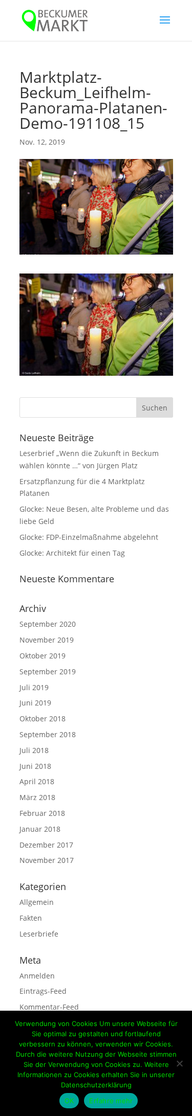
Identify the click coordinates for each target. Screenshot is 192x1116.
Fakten (30, 918)
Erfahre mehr (111, 1101)
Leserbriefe (38, 934)
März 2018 (37, 797)
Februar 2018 (42, 813)
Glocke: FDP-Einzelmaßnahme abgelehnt (88, 537)
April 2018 (36, 781)
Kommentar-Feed (49, 1007)
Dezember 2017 (46, 845)
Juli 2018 (34, 750)
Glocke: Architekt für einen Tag (72, 553)
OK (69, 1101)
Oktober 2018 (42, 718)
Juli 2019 (34, 687)
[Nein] (179, 1063)
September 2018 (47, 734)
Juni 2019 (35, 703)
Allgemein (36, 902)
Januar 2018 (39, 829)
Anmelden (37, 976)
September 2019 (47, 671)
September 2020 (47, 624)
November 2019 (46, 640)
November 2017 (46, 860)
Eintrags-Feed (43, 991)
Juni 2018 (35, 766)
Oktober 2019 (42, 656)
